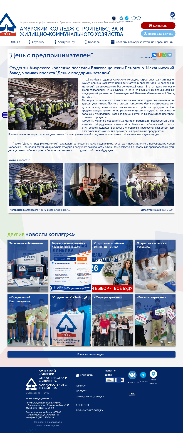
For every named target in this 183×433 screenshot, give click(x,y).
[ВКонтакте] (154, 55)
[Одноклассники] (159, 55)
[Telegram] (169, 55)
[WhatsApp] (164, 55)
